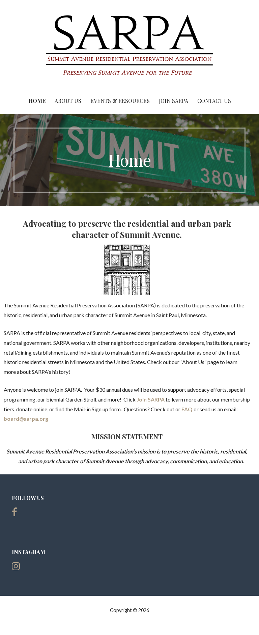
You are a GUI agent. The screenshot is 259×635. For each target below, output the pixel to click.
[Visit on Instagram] (16, 568)
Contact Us (214, 100)
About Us (68, 100)
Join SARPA (173, 100)
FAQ (187, 409)
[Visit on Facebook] (14, 514)
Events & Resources (120, 100)
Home (37, 100)
